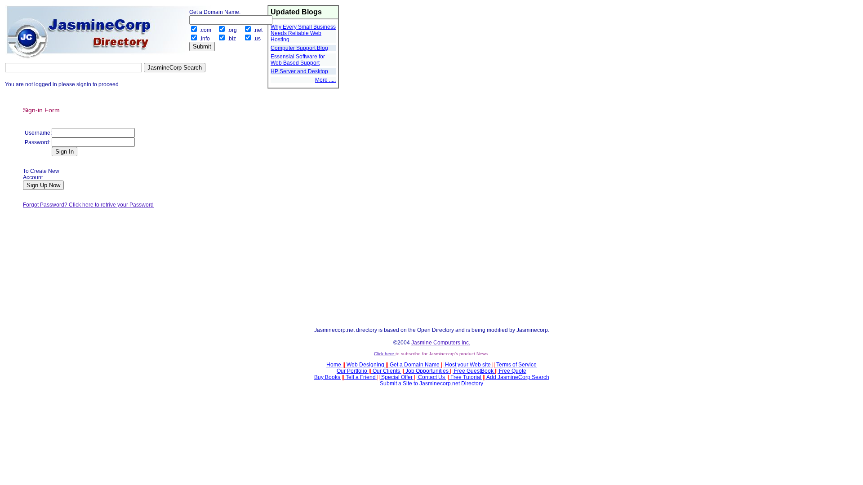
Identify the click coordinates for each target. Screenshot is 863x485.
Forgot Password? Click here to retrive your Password (88, 205)
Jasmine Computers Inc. (440, 343)
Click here (385, 353)
